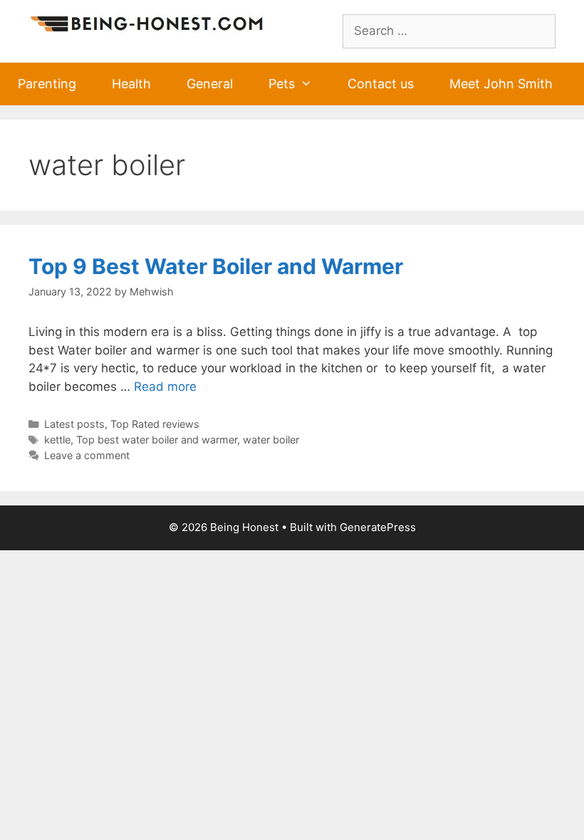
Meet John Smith (501, 83)
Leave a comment (87, 455)
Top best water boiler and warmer (156, 440)
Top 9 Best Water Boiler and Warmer (215, 266)
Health (131, 83)
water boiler (271, 440)
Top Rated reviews (154, 424)
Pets (281, 83)
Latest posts (74, 424)
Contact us (381, 83)
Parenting (47, 83)
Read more (165, 386)
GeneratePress (378, 527)
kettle (57, 440)
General (210, 83)
